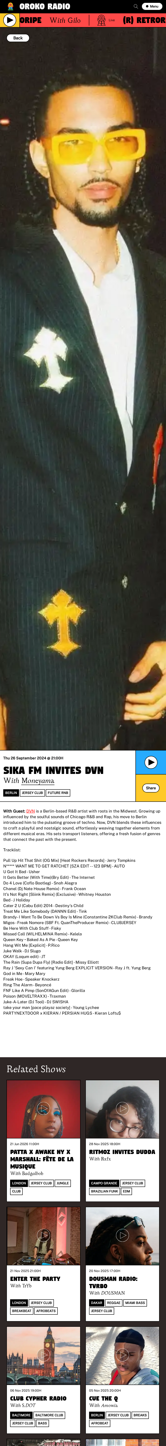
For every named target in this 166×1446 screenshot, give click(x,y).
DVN (30, 811)
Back (18, 38)
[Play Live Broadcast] (9, 20)
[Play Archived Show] (151, 762)
